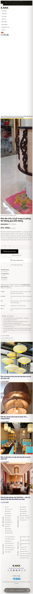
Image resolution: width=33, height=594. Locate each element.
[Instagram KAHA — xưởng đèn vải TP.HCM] (11, 570)
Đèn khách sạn (23, 513)
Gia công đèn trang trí (10, 539)
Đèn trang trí (8, 517)
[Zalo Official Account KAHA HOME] (19, 570)
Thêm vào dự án (17, 255)
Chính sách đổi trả (24, 551)
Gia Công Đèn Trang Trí (17, 116)
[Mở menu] (7, 35)
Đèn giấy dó (7, 526)
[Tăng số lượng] (10, 246)
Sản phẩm (8, 116)
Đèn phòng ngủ (8, 530)
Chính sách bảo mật (24, 557)
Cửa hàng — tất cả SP (24, 517)
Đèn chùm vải (8, 513)
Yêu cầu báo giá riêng (17, 260)
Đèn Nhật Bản (8, 520)
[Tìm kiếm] (2, 35)
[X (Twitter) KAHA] (22, 570)
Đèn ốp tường (8, 515)
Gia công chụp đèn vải (10, 536)
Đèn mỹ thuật (8, 528)
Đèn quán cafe (23, 509)
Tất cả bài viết (23, 549)
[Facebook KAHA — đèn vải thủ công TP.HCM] (8, 570)
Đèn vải (6, 507)
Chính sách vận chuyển (25, 553)
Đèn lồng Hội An (8, 522)
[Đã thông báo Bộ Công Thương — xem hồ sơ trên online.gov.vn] (16, 578)
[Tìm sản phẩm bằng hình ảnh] (6, 590)
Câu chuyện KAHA (9, 549)
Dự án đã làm (8, 551)
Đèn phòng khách (9, 532)
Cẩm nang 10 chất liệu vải (25, 541)
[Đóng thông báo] (2, 5)
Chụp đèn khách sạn (9, 543)
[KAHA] (9, 8)
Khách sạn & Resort (24, 515)
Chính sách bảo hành (24, 555)
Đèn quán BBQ (23, 511)
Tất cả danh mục (23, 520)
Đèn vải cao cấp (8, 509)
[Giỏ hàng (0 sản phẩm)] (4, 35)
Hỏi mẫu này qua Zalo (17, 264)
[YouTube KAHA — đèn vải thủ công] (13, 570)
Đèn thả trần (7, 511)
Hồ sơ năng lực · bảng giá (25, 537)
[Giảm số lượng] (2, 246)
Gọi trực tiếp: (7, 338)
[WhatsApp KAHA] (25, 570)
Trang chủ (3, 116)
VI (3, 32)
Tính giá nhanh (23, 547)
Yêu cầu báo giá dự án (10, 547)
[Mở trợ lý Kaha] (27, 590)
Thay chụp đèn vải (9, 545)
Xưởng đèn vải (8, 541)
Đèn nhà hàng (23, 507)
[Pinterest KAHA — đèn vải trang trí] (16, 570)
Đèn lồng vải (8, 524)
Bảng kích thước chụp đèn (25, 544)
